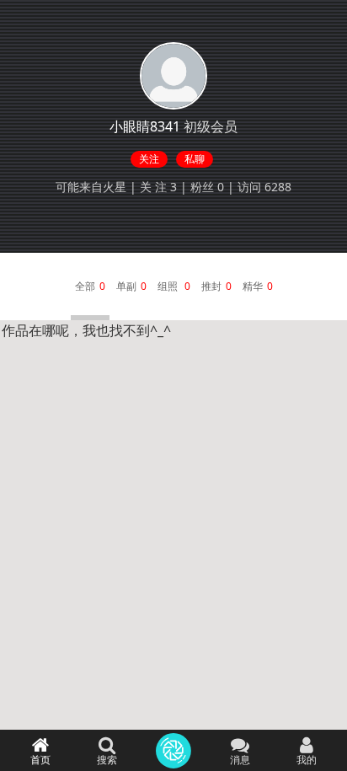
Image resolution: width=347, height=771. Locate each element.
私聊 (194, 159)
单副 (126, 286)
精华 (253, 286)
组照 (168, 286)
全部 (85, 286)
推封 (211, 286)
